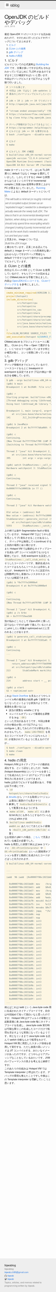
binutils (13, 797)
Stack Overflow (20, 695)
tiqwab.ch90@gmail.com (16, 1272)
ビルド (12, 45)
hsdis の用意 (15, 55)
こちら (36, 837)
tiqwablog (11, 5)
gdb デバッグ (16, 52)
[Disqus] (28, 1125)
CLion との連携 (17, 48)
